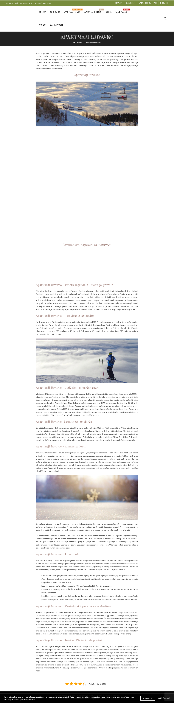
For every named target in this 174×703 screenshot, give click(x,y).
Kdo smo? (55, 12)
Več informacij (164, 698)
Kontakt (118, 3)
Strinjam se (148, 698)
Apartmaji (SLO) (73, 11)
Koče (108, 12)
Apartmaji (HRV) (93, 11)
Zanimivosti (131, 3)
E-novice (164, 3)
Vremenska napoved (148, 3)
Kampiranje (122, 11)
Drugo (42, 25)
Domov (42, 12)
